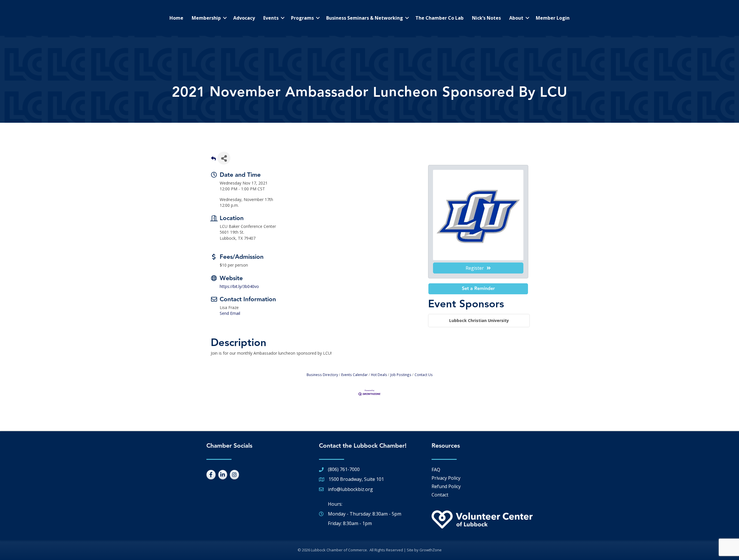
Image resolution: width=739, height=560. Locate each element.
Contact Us (424, 374)
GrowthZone (430, 549)
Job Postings (400, 374)
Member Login (553, 18)
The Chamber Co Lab (439, 18)
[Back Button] (213, 160)
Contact (440, 495)
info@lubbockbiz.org (350, 489)
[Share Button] (223, 158)
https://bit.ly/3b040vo (239, 286)
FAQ (436, 469)
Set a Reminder (478, 288)
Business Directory (322, 374)
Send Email (230, 313)
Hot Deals (379, 374)
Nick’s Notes (486, 18)
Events (271, 18)
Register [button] (475, 268)
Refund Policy (446, 486)
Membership (206, 18)
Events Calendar (354, 374)
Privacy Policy (446, 478)
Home (176, 18)
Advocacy (244, 18)
